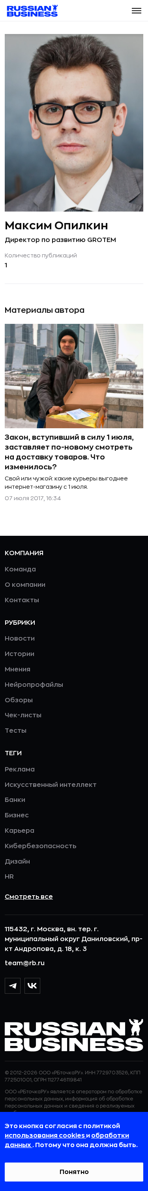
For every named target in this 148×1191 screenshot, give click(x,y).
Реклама (20, 769)
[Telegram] (13, 986)
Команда (20, 569)
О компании (25, 585)
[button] (136, 10)
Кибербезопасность (40, 846)
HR (9, 876)
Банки (15, 800)
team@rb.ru (25, 963)
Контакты (22, 600)
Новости (20, 638)
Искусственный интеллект (51, 785)
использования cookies (45, 1135)
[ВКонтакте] (32, 986)
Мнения (17, 669)
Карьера (19, 831)
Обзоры (19, 700)
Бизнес (17, 815)
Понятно (74, 1172)
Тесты (15, 731)
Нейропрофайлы (34, 685)
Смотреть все (29, 897)
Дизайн (17, 861)
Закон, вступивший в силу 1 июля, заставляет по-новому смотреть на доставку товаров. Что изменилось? (69, 452)
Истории (19, 654)
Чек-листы (23, 715)
